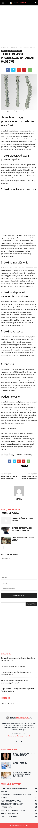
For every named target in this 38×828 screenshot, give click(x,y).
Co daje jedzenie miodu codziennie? (13, 666)
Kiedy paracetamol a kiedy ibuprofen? (9, 478)
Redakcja (7, 65)
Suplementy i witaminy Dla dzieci (13, 810)
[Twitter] (22, 742)
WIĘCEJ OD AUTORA (10, 513)
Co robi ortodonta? (20, 763)
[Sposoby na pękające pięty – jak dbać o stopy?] (6, 756)
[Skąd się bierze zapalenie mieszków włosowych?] (6, 530)
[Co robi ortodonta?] (6, 765)
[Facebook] (16, 742)
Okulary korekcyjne (9, 817)
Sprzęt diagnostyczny (10, 813)
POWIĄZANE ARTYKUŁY (10, 509)
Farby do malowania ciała (11, 801)
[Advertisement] (19, 25)
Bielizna (4, 791)
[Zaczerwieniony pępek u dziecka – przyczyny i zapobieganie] (6, 775)
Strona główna (5, 47)
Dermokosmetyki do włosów (14, 50)
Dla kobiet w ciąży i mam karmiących (15, 788)
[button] (35, 2)
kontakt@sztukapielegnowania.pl (19, 736)
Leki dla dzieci (6, 807)
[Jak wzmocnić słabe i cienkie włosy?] (6, 540)
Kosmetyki (4, 50)
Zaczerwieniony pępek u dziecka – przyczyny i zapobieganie (22, 774)
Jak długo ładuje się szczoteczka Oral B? (29, 478)
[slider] (7, 454)
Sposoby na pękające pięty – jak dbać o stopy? (24, 754)
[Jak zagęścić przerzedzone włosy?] (6, 520)
